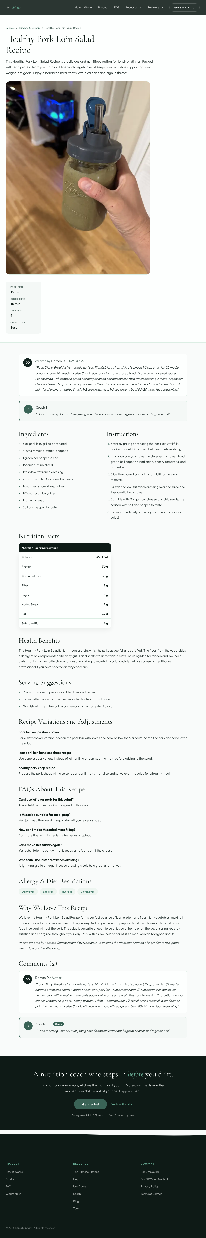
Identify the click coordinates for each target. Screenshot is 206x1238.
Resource (131, 7)
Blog (76, 1201)
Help (76, 1179)
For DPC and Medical (154, 1179)
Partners (153, 7)
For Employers (150, 1172)
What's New (13, 1194)
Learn (77, 1194)
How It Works (84, 7)
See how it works (121, 1104)
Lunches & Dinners (29, 27)
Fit (13, 7)
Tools (76, 1208)
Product (103, 7)
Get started (90, 1104)
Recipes (10, 27)
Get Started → (184, 7)
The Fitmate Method (86, 1172)
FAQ (117, 7)
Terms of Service (151, 1194)
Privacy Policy (149, 1186)
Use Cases (79, 1186)
